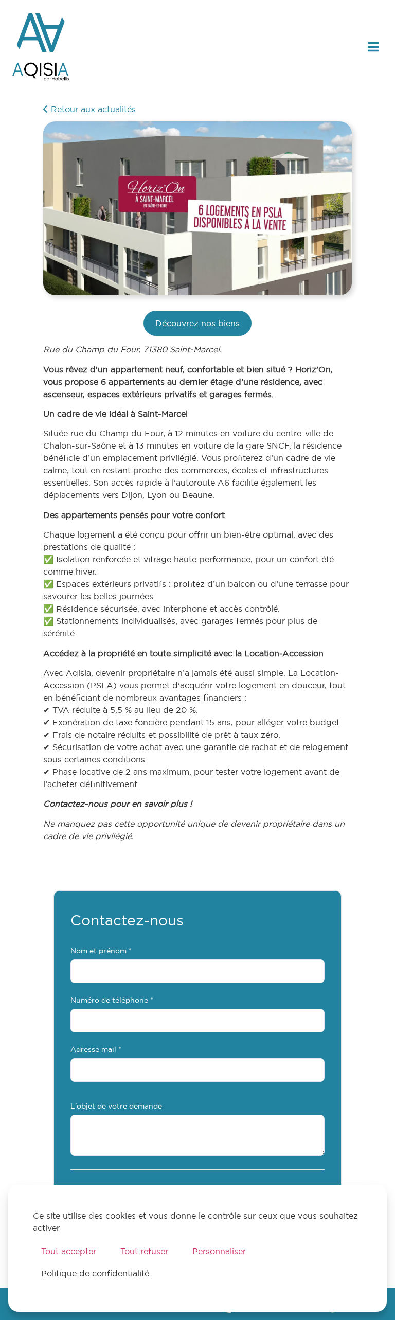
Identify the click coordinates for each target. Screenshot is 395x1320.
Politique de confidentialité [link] (95, 1273)
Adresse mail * (95, 1050)
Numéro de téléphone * (111, 1000)
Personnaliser (219, 1251)
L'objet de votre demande (116, 1106)
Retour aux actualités (92, 109)
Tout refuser (144, 1251)
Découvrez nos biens (197, 323)
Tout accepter (68, 1251)
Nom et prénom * (101, 951)
